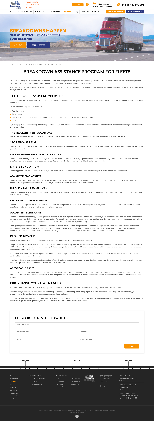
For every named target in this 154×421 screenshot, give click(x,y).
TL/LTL (59, 378)
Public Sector (75, 381)
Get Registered (38, 45)
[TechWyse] (77, 416)
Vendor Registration (115, 12)
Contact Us (97, 12)
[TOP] (151, 294)
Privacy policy (14, 396)
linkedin (101, 386)
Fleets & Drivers (54, 12)
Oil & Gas (60, 384)
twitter (104, 386)
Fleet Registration (135, 12)
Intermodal (60, 381)
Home (12, 12)
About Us (85, 12)
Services (67, 12)
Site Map (13, 399)
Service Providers (25, 12)
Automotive (61, 387)
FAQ (76, 12)
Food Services (75, 378)
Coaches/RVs (75, 384)
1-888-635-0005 (133, 5)
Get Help (78, 5)
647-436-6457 (131, 398)
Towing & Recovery (36, 384)
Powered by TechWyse (77, 412)
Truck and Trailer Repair (37, 378)
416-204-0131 (130, 393)
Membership (39, 12)
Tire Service (34, 381)
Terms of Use (14, 393)
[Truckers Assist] (24, 5)
